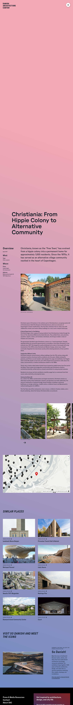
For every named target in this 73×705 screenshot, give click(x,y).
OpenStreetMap (64, 491)
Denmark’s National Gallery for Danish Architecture (60, 648)
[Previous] (21, 442)
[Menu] (68, 5)
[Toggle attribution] (68, 491)
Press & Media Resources (13, 697)
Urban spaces (6, 539)
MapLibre (44, 491)
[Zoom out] (68, 459)
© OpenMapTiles (55, 491)
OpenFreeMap (49, 491)
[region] (36, 474)
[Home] (9, 5)
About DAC (7, 703)
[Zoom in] (68, 457)
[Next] (25, 442)
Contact (6, 700)
